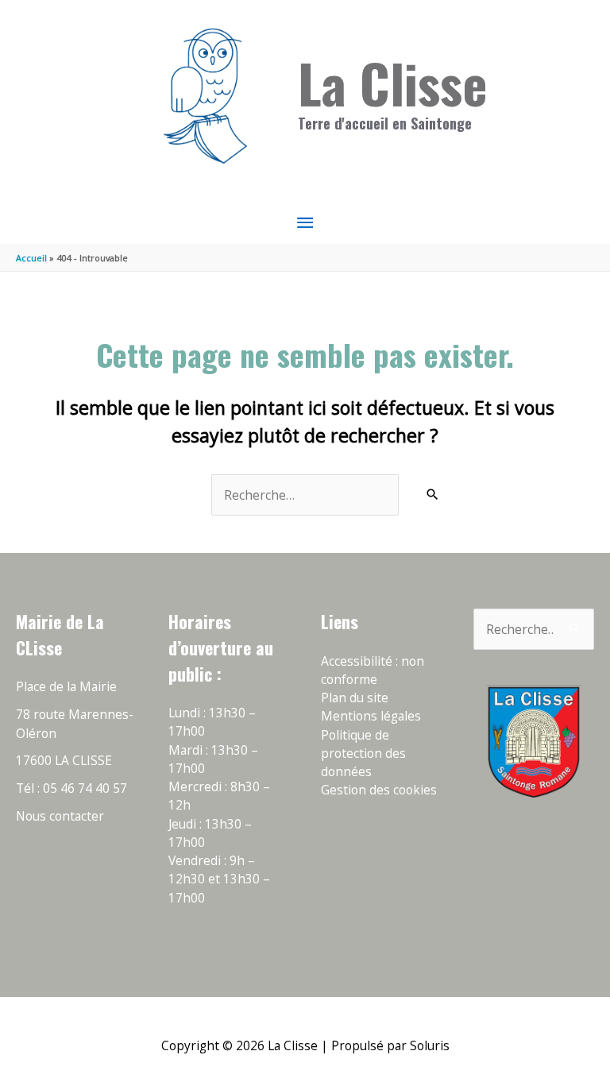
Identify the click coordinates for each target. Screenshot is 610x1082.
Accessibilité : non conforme (372, 670)
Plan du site (354, 697)
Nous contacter (60, 816)
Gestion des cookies (379, 789)
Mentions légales (371, 716)
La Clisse (393, 83)
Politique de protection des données (363, 753)
